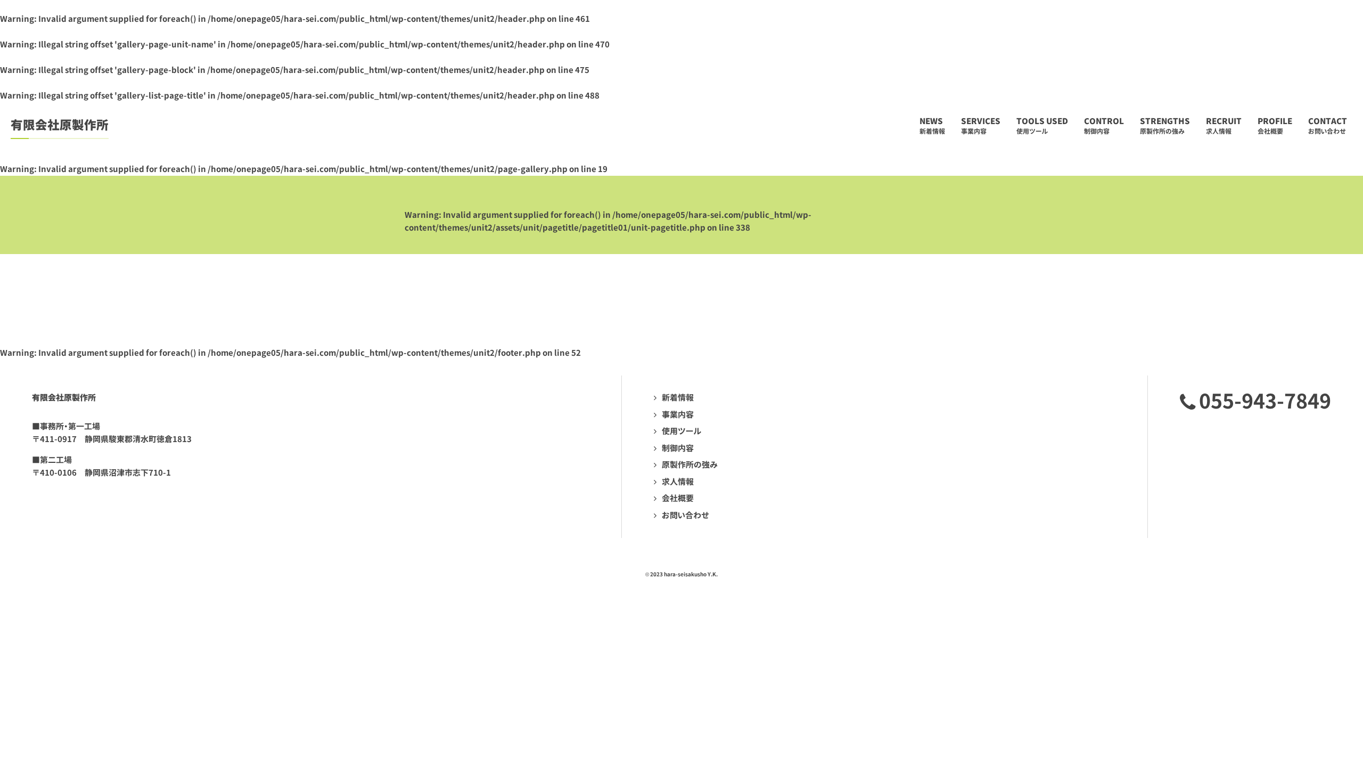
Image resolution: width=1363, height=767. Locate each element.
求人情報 (678, 481)
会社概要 (678, 498)
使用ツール (682, 431)
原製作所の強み (690, 464)
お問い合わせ (685, 515)
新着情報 (678, 397)
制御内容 (678, 448)
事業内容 (678, 414)
